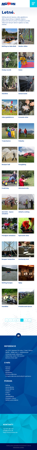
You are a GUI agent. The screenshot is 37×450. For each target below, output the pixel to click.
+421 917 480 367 (8, 429)
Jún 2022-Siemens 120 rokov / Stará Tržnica (18, 350)
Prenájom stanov (10, 398)
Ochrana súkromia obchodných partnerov (18, 376)
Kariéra (7, 370)
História (7, 368)
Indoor (7, 392)
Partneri (7, 367)
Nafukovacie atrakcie (11, 400)
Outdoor (8, 390)
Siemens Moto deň (11, 358)
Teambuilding (9, 396)
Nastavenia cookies (18, 447)
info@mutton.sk (8, 430)
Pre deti (7, 394)
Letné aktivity (9, 387)
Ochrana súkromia (11, 374)
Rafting (7, 385)
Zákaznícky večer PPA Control (14, 356)
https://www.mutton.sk (10, 432)
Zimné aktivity (9, 389)
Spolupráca (8, 372)
